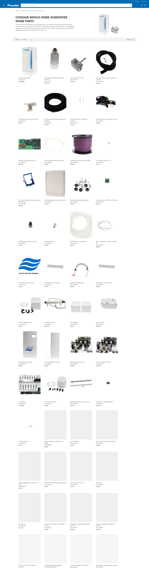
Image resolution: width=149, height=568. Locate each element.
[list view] (134, 39)
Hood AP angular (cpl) (25, 322)
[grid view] (132, 39)
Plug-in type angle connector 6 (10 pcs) (28, 483)
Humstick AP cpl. (23, 441)
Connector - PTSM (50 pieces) (104, 402)
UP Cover (99, 483)
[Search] (130, 5)
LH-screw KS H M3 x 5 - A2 (103, 160)
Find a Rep (143, 1)
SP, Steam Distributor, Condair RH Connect (54, 525)
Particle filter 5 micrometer (52, 283)
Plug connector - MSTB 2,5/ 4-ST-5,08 (106, 200)
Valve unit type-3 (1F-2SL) (103, 362)
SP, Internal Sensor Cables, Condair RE (106, 242)
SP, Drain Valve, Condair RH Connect (106, 119)
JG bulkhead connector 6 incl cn (28, 241)
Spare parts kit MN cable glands (79, 200)
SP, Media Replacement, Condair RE (54, 200)
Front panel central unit (25, 362)
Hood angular (74, 322)
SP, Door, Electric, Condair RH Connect (27, 566)
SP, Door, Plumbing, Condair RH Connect (105, 525)
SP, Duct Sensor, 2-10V (76, 78)
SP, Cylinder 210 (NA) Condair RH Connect (54, 78)
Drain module (100, 322)
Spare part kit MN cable (77, 283)
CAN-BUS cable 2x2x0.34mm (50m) (80, 160)
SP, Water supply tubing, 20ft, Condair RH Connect (53, 566)
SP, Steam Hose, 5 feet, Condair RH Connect (106, 78)
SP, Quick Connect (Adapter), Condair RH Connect (107, 566)
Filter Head (22, 524)
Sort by (17, 39)
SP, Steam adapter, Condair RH (79, 565)
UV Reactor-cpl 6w (49, 322)
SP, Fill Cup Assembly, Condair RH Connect (80, 525)
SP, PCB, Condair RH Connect (27, 160)
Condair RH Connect (24, 78)
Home (17, 10)
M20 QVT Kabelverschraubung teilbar (55, 483)
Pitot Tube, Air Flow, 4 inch (26, 283)
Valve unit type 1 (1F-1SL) (77, 362)
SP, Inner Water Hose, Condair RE (54, 160)
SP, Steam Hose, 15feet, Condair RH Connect (54, 120)
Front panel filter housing (51, 362)
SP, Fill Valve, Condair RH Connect (28, 119)
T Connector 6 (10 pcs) (76, 483)
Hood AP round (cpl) (50, 402)
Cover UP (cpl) (74, 441)
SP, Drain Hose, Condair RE (78, 241)
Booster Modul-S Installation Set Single (53, 442)
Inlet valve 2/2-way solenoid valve (105, 441)
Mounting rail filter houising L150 (79, 402)
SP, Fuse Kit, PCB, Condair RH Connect (78, 120)
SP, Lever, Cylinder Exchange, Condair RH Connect (30, 201)
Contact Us (137, 1)
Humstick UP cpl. (49, 241)
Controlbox (22, 402)
